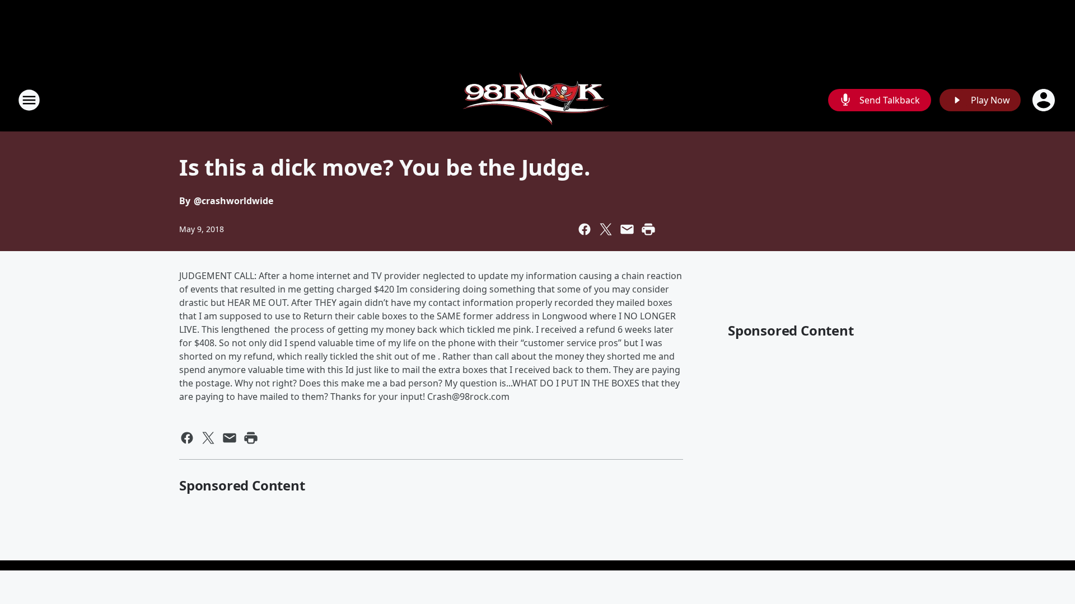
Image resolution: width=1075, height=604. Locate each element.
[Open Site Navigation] (29, 100)
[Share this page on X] (606, 229)
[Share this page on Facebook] (584, 229)
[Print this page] (648, 229)
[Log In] (1044, 100)
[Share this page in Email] (627, 229)
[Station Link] (537, 99)
